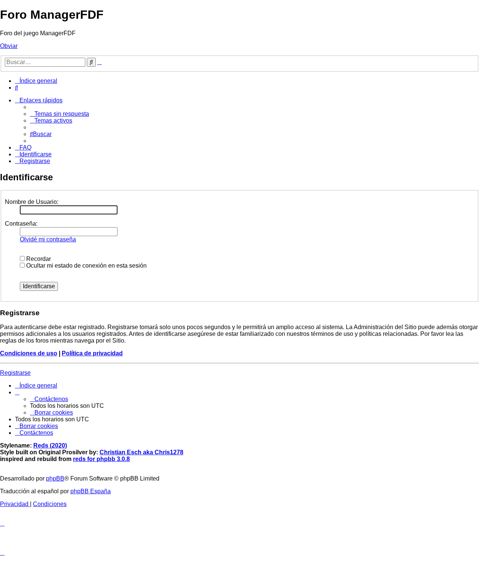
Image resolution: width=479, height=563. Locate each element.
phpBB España (90, 491)
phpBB (55, 478)
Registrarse (15, 373)
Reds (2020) (50, 445)
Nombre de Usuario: (31, 202)
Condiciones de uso (28, 353)
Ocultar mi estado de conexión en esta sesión (86, 265)
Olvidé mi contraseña (48, 239)
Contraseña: (21, 223)
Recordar (38, 259)
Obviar (9, 46)
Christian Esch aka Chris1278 (141, 452)
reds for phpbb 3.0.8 (101, 459)
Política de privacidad (92, 353)
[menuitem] (16, 87)
